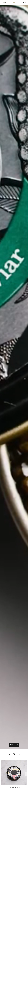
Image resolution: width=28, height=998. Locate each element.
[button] (1, 2)
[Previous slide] (1, 774)
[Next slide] (26, 774)
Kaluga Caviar (14, 787)
